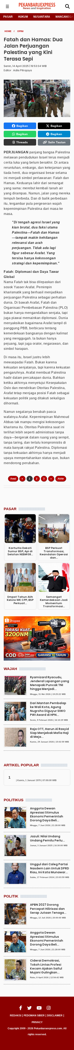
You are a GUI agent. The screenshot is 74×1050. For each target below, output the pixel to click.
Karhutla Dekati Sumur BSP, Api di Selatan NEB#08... (20, 551)
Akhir (61, 478)
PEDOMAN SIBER (34, 1015)
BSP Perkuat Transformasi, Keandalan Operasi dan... (54, 553)
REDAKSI (15, 1015)
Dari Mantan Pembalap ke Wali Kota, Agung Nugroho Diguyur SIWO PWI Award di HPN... (48, 709)
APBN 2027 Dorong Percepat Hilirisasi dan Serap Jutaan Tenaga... (48, 909)
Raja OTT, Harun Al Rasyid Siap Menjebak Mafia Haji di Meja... (49, 733)
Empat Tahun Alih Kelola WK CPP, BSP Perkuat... (20, 600)
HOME (8, 31)
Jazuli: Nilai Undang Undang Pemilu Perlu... (47, 838)
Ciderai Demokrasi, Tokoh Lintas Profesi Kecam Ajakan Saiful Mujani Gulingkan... (46, 966)
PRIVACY (37, 1022)
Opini (20, 31)
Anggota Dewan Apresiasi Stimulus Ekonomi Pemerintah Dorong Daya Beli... (46, 814)
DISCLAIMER (54, 1015)
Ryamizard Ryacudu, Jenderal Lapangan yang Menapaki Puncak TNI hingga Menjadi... (49, 683)
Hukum (23, 16)
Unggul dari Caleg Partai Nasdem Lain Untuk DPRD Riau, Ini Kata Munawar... (49, 868)
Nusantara (41, 16)
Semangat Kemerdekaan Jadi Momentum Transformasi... (54, 601)
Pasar (8, 16)
